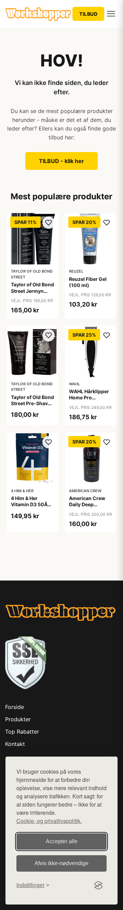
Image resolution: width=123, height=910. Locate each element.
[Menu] (111, 14)
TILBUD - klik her (61, 161)
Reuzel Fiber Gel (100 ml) (88, 282)
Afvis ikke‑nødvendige (61, 863)
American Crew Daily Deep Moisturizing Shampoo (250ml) (90, 507)
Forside (14, 706)
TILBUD (88, 14)
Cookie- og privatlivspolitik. (49, 821)
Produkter (18, 719)
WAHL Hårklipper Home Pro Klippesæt (89, 397)
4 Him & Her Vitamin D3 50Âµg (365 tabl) (32, 504)
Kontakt (15, 743)
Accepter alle (62, 841)
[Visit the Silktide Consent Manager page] (98, 885)
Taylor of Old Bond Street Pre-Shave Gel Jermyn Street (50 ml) (32, 406)
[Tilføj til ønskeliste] (48, 222)
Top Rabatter (22, 731)
